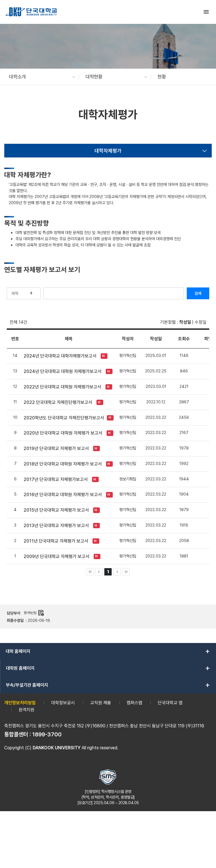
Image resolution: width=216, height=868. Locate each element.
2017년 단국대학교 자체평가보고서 (56, 479)
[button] (39, 77)
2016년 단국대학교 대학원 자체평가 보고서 (63, 494)
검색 (198, 293)
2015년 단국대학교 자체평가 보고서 (56, 510)
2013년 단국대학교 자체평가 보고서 (56, 525)
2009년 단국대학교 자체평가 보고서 (56, 556)
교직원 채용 (100, 702)
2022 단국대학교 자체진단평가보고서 (58, 402)
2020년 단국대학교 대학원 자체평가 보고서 (63, 433)
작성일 (185, 322)
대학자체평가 (108, 151)
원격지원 (26, 709)
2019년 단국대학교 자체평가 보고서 (56, 448)
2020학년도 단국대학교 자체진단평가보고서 (64, 417)
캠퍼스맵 (134, 702)
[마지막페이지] (126, 571)
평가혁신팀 (34, 613)
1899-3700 (47, 734)
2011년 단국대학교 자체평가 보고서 (56, 541)
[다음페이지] (117, 571)
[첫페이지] (90, 571)
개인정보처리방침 (20, 702)
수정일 (200, 322)
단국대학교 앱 (170, 702)
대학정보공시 (63, 702)
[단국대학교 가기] (31, 11)
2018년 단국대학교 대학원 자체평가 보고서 (63, 464)
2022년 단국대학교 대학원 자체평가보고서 (62, 387)
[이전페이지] (99, 571)
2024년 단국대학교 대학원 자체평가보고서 (63, 371)
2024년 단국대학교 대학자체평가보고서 (60, 356)
